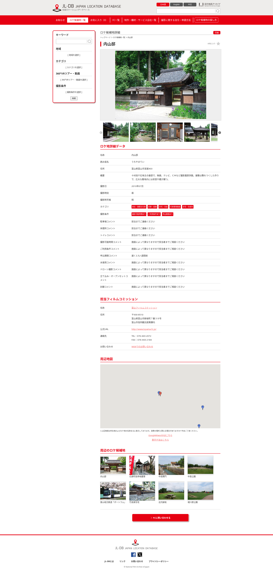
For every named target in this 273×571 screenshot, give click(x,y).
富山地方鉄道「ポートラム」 (113, 502)
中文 (190, 4)
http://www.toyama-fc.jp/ (144, 329)
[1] (217, 11)
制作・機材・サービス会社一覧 (140, 20)
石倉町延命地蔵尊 (137, 476)
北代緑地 (163, 502)
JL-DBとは (109, 561)
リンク (122, 561)
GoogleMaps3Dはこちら (160, 435)
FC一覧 (116, 20)
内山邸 (103, 476)
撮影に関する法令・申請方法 (176, 20)
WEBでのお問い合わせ (142, 346)
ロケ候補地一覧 (78, 20)
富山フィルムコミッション (144, 307)
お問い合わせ (137, 561)
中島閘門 (163, 476)
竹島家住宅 (134, 502)
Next (219, 132)
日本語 (163, 4)
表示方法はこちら (160, 439)
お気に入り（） (99, 20)
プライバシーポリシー (159, 561)
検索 (74, 98)
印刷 (217, 32)
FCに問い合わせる (161, 517)
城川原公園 (193, 502)
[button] (202, 407)
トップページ (105, 37)
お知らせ (60, 20)
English (176, 4)
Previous (101, 132)
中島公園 (192, 476)
